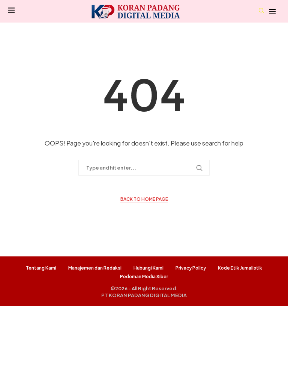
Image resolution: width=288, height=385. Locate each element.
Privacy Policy (191, 268)
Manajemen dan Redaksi (95, 268)
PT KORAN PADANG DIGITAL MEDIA (144, 295)
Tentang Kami (41, 268)
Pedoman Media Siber (144, 276)
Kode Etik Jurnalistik (240, 268)
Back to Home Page (144, 199)
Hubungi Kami (149, 268)
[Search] (261, 11)
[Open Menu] (272, 11)
